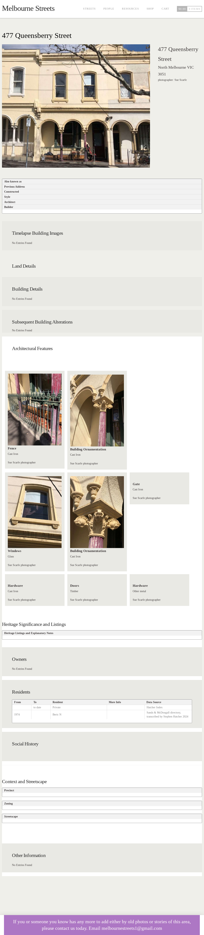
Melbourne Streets (28, 8)
